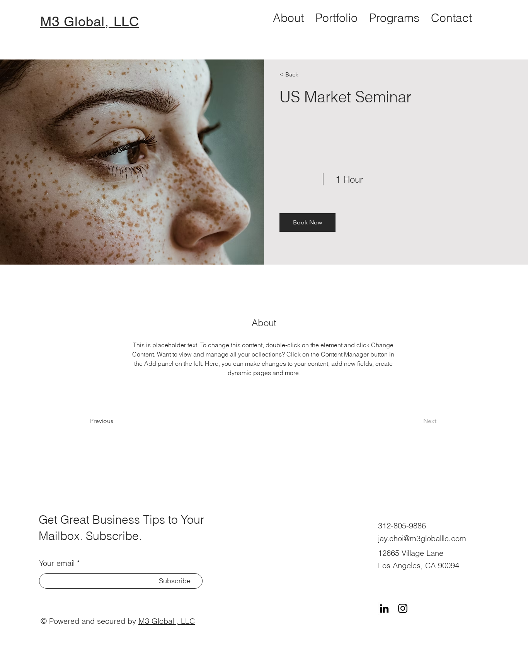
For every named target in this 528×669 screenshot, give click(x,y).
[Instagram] (403, 608)
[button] (307, 222)
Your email (57, 563)
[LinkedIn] (384, 608)
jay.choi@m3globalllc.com (422, 538)
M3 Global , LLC (166, 621)
